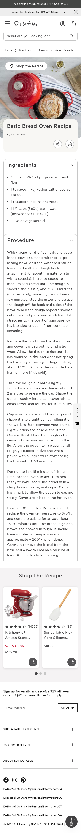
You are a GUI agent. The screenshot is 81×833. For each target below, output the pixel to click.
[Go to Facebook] (6, 780)
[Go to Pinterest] (23, 780)
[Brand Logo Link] (33, 23)
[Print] (69, 144)
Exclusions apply (49, 695)
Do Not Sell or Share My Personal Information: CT (32, 806)
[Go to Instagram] (14, 780)
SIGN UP (67, 708)
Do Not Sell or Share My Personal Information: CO (32, 797)
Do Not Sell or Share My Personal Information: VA (32, 815)
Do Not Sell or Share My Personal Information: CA (32, 789)
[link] (73, 23)
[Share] (57, 144)
